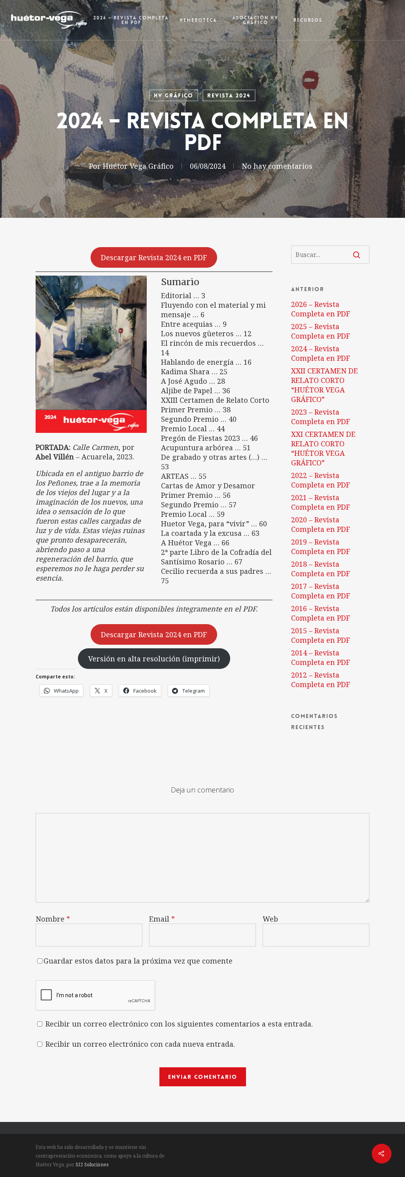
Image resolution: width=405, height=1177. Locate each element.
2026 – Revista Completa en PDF (131, 20)
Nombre (53, 919)
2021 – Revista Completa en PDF (320, 502)
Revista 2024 (229, 95)
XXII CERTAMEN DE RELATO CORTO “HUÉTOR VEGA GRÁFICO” (324, 385)
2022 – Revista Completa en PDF (320, 479)
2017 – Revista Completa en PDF (320, 590)
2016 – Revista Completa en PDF (320, 613)
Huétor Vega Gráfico (138, 165)
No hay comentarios (277, 165)
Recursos (307, 20)
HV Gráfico (173, 95)
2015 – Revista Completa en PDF (320, 635)
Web (270, 919)
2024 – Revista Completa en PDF (320, 353)
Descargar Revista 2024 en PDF (154, 257)
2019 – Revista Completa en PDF (320, 546)
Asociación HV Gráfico (255, 20)
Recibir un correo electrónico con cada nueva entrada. (140, 1044)
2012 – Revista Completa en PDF (320, 679)
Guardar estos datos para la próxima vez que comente (138, 961)
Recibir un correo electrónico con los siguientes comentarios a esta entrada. (179, 1023)
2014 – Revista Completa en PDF (320, 657)
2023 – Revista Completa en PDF (320, 416)
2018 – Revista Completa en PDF (320, 568)
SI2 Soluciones (92, 1164)
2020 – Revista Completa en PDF (320, 524)
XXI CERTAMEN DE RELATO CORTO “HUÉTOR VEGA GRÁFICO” (323, 448)
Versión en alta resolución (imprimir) (154, 658)
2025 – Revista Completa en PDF (320, 331)
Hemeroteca (198, 20)
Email (162, 919)
